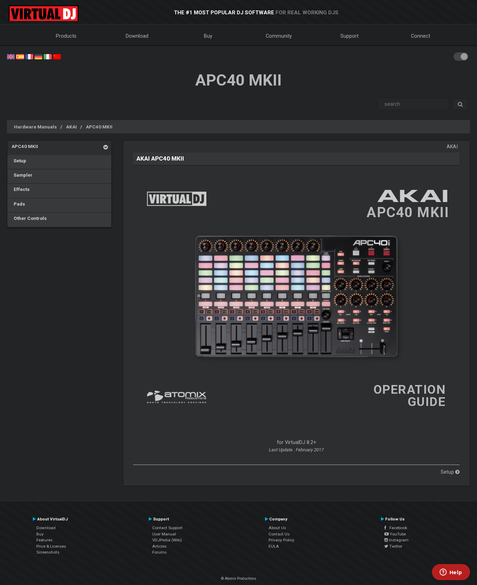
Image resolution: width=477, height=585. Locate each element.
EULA (274, 546)
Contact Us (279, 534)
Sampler (22, 175)
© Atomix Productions (238, 578)
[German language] (38, 56)
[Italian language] (47, 56)
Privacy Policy (281, 540)
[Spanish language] (20, 56)
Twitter (395, 546)
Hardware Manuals (35, 126)
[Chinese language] (57, 56)
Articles (159, 546)
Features (44, 540)
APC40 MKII (99, 126)
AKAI (71, 126)
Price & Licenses (51, 546)
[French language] (29, 56)
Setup (19, 160)
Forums (159, 552)
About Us (277, 527)
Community (279, 36)
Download (137, 36)
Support (349, 36)
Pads (18, 204)
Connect (420, 36)
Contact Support (167, 527)
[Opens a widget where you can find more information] (451, 573)
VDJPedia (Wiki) (167, 540)
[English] (11, 56)
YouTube (397, 534)
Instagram (398, 540)
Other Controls (29, 218)
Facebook (396, 527)
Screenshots (47, 552)
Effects (21, 189)
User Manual (164, 534)
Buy (208, 36)
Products (66, 36)
